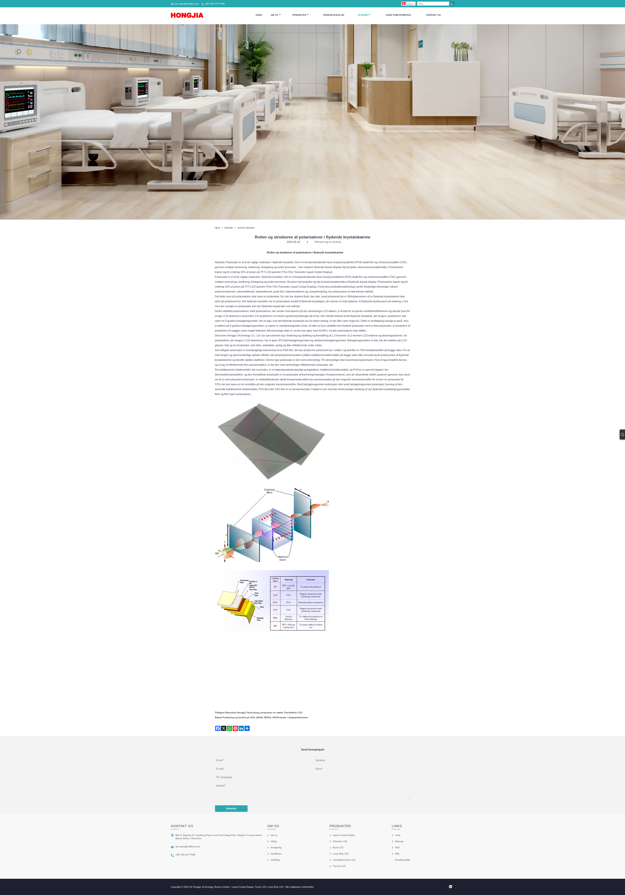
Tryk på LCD (339, 866)
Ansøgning (276, 847)
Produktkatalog (333, 15)
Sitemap (399, 841)
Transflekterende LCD (344, 860)
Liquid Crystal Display (344, 835)
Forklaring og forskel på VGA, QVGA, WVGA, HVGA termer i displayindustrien (265, 717)
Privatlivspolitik (402, 860)
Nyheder (363, 15)
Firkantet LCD (340, 841)
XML (397, 853)
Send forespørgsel (398, 15)
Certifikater (276, 853)
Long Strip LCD (340, 853)
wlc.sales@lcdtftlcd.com (187, 3)
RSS (397, 847)
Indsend (231, 808)
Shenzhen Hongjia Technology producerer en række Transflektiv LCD (263, 712)
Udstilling (275, 860)
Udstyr (274, 841)
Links (397, 835)
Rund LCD (338, 847)
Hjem (259, 15)
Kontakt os (433, 15)
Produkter (299, 15)
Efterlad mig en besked (327, 242)
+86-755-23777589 (215, 3)
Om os (274, 15)
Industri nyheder (246, 227)
